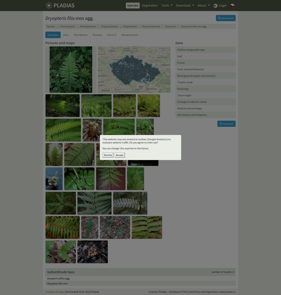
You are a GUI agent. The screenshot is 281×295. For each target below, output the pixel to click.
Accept (120, 155)
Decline (108, 155)
